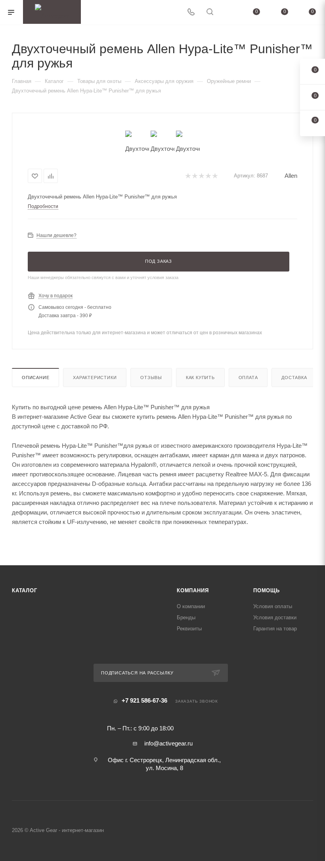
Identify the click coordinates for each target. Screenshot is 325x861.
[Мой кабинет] (228, 12)
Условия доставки (274, 617)
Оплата (248, 377)
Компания (192, 590)
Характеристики (95, 377)
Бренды (186, 617)
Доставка (294, 377)
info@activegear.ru (168, 743)
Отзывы (151, 377)
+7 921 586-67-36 (144, 700)
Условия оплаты (272, 606)
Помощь (266, 590)
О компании (191, 606)
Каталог (24, 590)
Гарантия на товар (275, 629)
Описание (35, 377)
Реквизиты (189, 629)
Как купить (200, 377)
